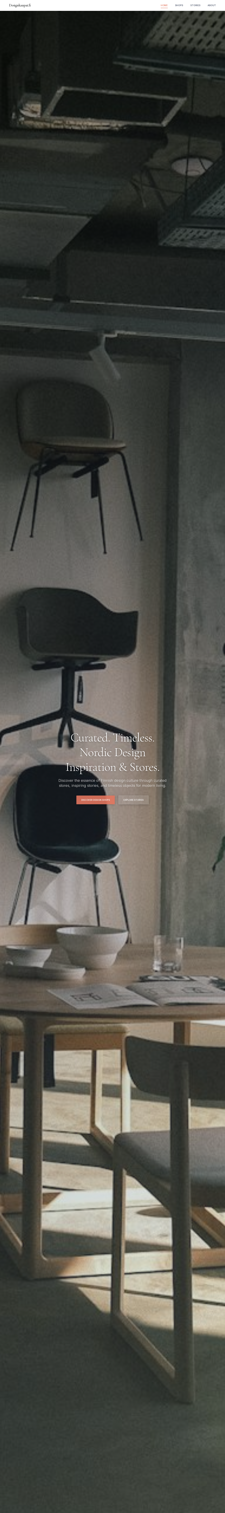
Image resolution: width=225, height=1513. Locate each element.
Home (164, 5)
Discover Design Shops (95, 800)
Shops (179, 5)
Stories (195, 5)
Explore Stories (134, 800)
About (212, 5)
